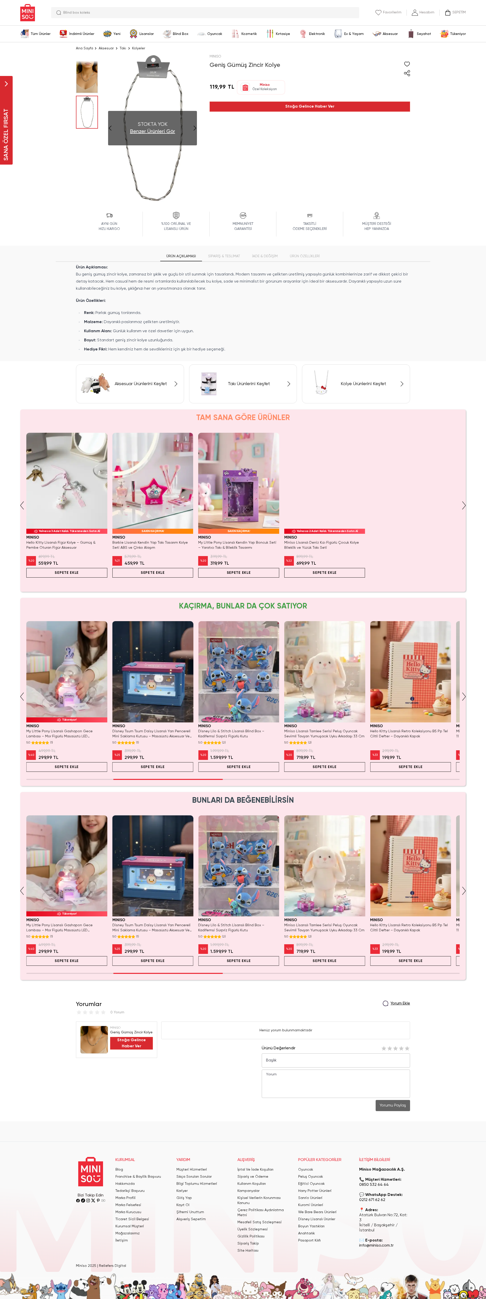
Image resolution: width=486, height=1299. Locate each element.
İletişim (121, 1240)
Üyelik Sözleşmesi (252, 1229)
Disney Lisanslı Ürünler (316, 1219)
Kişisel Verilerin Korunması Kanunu (259, 1200)
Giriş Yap (184, 1198)
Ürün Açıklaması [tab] (181, 256)
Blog (119, 1169)
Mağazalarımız (127, 1233)
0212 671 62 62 (372, 1200)
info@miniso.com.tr (376, 1246)
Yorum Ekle (400, 1003)
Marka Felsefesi (128, 1205)
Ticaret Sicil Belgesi (132, 1219)
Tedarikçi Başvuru (130, 1191)
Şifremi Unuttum (190, 1212)
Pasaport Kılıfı (309, 1240)
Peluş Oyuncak (310, 1176)
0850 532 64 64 (374, 1185)
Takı (123, 48)
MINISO (215, 56)
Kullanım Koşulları (251, 1184)
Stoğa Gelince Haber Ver (309, 107)
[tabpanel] (243, 308)
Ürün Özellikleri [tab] (305, 256)
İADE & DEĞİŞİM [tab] (265, 256)
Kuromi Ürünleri (310, 1205)
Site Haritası (247, 1250)
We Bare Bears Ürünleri (317, 1212)
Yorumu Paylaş (393, 1106)
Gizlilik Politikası (251, 1236)
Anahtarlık (306, 1233)
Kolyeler (138, 48)
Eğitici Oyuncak (311, 1184)
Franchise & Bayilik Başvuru (138, 1176)
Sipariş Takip (248, 1243)
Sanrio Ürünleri (310, 1198)
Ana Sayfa (84, 48)
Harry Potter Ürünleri (315, 1191)
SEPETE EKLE (67, 573)
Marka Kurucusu (128, 1212)
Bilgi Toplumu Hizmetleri (196, 1184)
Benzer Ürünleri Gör (152, 131)
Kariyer (182, 1191)
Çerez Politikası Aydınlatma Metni (260, 1212)
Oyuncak (305, 1169)
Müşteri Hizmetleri (191, 1169)
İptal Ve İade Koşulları (255, 1169)
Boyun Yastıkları (311, 1226)
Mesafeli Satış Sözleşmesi (259, 1222)
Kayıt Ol (182, 1205)
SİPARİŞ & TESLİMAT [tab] (224, 256)
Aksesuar (106, 48)
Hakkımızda (125, 1184)
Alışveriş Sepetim (191, 1219)
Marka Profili (125, 1198)
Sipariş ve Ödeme (252, 1176)
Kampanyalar (248, 1191)
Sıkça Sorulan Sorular (194, 1176)
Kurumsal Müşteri (129, 1226)
